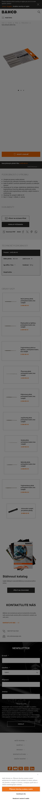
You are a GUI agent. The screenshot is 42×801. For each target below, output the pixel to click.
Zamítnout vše (21, 794)
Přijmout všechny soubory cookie (21, 789)
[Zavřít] (37, 774)
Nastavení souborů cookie (21, 798)
